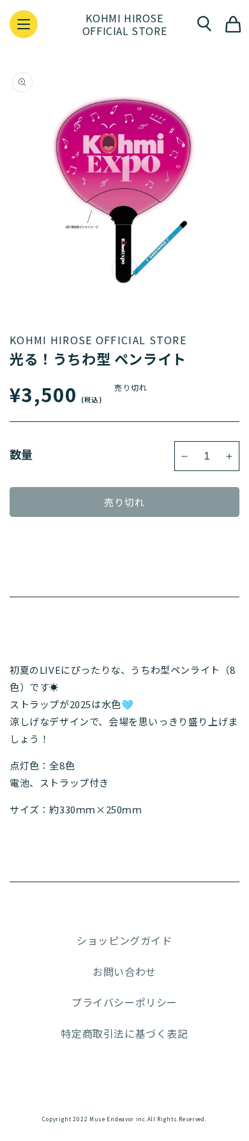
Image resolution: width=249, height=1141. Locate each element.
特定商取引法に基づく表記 (124, 1033)
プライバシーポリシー (124, 1002)
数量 (21, 454)
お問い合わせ (124, 971)
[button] (24, 24)
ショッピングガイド (124, 940)
